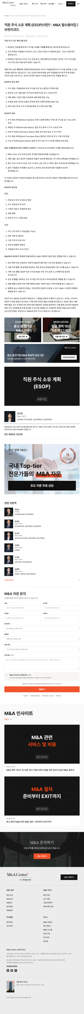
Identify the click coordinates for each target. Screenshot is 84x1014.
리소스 (60, 4)
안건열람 (51, 4)
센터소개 (10, 899)
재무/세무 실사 (48, 907)
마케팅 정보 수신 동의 (48, 696)
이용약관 (25, 696)
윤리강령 (10, 907)
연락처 (45, 613)
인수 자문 (46, 899)
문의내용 (9, 655)
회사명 (45, 603)
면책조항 (58, 696)
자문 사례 (43, 4)
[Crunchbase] (15, 970)
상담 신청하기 (42, 856)
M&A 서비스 (23, 4)
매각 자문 (46, 895)
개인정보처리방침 (35, 696)
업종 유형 (7, 645)
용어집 (45, 941)
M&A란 (9, 903)
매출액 (6, 634)
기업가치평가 (47, 903)
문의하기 (71, 4)
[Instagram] (11, 970)
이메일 (6, 613)
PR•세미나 (47, 926)
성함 (6, 603)
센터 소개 (35, 4)
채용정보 (10, 910)
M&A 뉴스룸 (47, 930)
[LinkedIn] (8, 970)
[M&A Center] (9, 3)
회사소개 (10, 895)
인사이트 (46, 937)
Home (6, 16)
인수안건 (10, 926)
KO (78, 4)
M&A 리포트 (47, 922)
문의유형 (7, 624)
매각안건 (10, 922)
